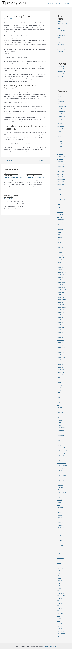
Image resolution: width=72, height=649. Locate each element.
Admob (59, 96)
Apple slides (60, 184)
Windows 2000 (61, 595)
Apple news (60, 169)
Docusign (59, 237)
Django (59, 234)
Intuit (58, 397)
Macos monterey (61, 435)
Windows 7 (60, 598)
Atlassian (59, 194)
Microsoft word (61, 492)
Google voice (61, 369)
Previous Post (11, 160)
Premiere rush (61, 532)
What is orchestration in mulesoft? (61, 49)
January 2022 (61, 71)
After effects (60, 136)
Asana (59, 191)
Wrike (58, 616)
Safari (59, 543)
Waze (58, 585)
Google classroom (62, 284)
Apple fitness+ (61, 161)
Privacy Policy (58, 3)
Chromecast (60, 222)
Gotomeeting (60, 374)
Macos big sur (61, 427)
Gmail (58, 265)
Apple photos (61, 179)
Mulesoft (59, 500)
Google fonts (60, 312)
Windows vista (61, 608)
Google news (60, 330)
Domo (59, 239)
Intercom (59, 395)
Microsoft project (62, 468)
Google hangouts (62, 320)
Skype (59, 553)
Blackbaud (60, 212)
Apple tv (59, 186)
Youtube (59, 626)
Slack (58, 555)
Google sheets (61, 352)
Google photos (61, 335)
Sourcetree (60, 560)
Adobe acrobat (61, 99)
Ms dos (59, 497)
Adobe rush (60, 123)
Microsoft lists (61, 460)
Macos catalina (61, 430)
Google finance (61, 307)
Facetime (59, 252)
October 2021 (61, 79)
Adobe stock (60, 126)
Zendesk (59, 628)
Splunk (59, 563)
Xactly (59, 618)
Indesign (59, 392)
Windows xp (60, 611)
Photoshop (7, 18)
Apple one (60, 174)
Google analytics (61, 272)
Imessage (59, 385)
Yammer (59, 623)
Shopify (59, 550)
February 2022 (61, 69)
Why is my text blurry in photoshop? (34, 174)
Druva (59, 242)
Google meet (60, 327)
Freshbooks (60, 257)
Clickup (59, 224)
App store (60, 154)
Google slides (61, 357)
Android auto (60, 144)
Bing (58, 207)
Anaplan (59, 139)
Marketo (59, 442)
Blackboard (60, 214)
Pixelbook (60, 522)
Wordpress (60, 613)
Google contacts (61, 290)
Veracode (60, 580)
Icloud (59, 382)
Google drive (60, 302)
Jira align (59, 407)
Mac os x (59, 422)
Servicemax (60, 545)
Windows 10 (60, 590)
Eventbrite (60, 247)
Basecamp (60, 204)
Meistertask (60, 445)
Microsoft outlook (62, 465)
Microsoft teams (61, 475)
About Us (50, 3)
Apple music (60, 166)
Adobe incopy (61, 116)
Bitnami (59, 209)
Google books (61, 274)
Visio (58, 583)
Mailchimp (60, 440)
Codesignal (60, 227)
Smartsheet (60, 558)
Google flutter (61, 309)
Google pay (60, 332)
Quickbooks (60, 537)
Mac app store (61, 420)
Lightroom (60, 412)
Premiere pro (60, 530)
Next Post (40, 160)
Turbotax (59, 573)
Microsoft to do (61, 478)
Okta (58, 505)
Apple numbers (61, 171)
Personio (59, 517)
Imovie (59, 387)
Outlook (59, 515)
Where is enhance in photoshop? (11, 174)
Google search (61, 345)
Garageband (60, 260)
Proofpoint (60, 535)
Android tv (60, 146)
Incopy (59, 390)
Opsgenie (59, 512)
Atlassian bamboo (62, 197)
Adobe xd (60, 128)
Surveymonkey (61, 568)
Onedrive (59, 510)
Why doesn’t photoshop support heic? (12, 196)
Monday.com (60, 495)
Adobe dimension (62, 106)
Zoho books (60, 631)
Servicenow (60, 548)
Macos (59, 425)
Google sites (60, 355)
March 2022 (60, 66)
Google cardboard (62, 279)
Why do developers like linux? (61, 35)
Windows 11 (60, 593)
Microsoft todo (61, 480)
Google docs (60, 297)
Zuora (59, 636)
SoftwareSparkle (16, 2)
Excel (58, 249)
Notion (59, 502)
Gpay (58, 377)
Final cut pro (60, 255)
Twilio (59, 575)
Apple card (60, 159)
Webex (59, 588)
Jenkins (59, 402)
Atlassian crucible (62, 202)
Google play (60, 340)
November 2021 (61, 76)
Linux (58, 415)
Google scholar (61, 342)
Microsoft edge (61, 453)
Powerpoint (60, 527)
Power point (60, 525)
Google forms (61, 314)
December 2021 (61, 74)
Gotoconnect (60, 372)
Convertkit (60, 232)
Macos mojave (61, 432)
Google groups (61, 317)
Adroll (59, 131)
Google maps (61, 325)
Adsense (59, 133)
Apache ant (60, 149)
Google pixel (60, 337)
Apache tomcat (61, 151)
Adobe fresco (61, 111)
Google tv (60, 367)
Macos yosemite (61, 437)
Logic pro (60, 417)
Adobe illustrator (61, 114)
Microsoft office (61, 463)
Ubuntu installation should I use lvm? (62, 23)
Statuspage (60, 565)
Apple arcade (61, 156)
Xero (58, 621)
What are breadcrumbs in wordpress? (61, 42)
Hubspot (59, 379)
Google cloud (61, 287)
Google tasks (60, 364)
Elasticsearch (60, 244)
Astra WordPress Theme (49, 646)
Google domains (61, 299)
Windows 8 (60, 601)
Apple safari (60, 181)
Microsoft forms (61, 458)
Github (59, 262)
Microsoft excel (61, 455)
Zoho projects (61, 633)
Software (67, 3)
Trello (58, 570)
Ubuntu (59, 578)
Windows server (61, 606)
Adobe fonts (60, 109)
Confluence (60, 229)
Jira (58, 405)
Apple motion (61, 164)
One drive (60, 507)
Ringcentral (60, 540)
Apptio (59, 189)
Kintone (59, 410)
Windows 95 (60, 603)
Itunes (59, 400)
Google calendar (61, 277)
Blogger (59, 217)
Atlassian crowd (61, 199)
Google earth (60, 304)
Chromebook (60, 219)
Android (59, 141)
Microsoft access (62, 450)
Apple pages (60, 176)
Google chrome (61, 282)
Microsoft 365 (61, 448)
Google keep (60, 322)
